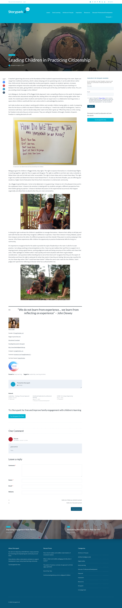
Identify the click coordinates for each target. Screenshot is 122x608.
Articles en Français (68, 12)
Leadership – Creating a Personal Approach (18, 396)
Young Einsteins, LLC (19, 333)
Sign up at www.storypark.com (15, 1)
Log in (24, 1)
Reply (12, 450)
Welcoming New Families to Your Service (83, 529)
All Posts (20, 385)
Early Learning (56, 12)
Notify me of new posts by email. (74, 502)
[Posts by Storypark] (13, 384)
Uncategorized (82, 590)
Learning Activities (41, 374)
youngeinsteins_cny (18, 351)
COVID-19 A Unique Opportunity (65, 396)
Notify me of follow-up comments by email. (72, 500)
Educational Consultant (14, 340)
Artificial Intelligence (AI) (84, 557)
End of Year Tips (47, 571)
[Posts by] (9, 65)
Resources (87, 12)
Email (10, 486)
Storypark (108, 17)
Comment (12, 465)
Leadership (32, 374)
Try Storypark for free (17, 416)
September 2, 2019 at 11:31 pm (21, 440)
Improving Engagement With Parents (21, 529)
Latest (48, 12)
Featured (80, 573)
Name (10, 480)
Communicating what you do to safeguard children (56, 575)
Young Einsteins (21, 358)
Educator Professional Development (102, 12)
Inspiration (79, 12)
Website (11, 492)
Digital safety (81, 561)
